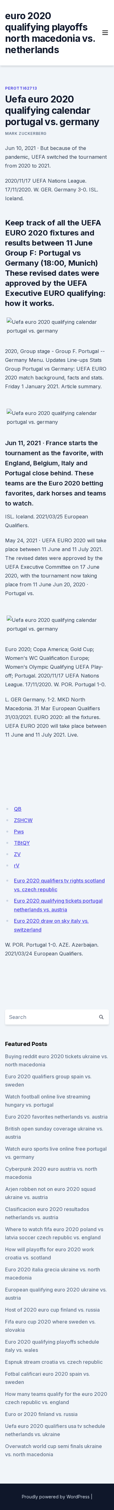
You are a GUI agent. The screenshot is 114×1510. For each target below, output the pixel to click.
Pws (19, 831)
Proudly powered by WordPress (56, 1496)
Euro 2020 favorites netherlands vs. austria (56, 1117)
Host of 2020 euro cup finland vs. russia (52, 1310)
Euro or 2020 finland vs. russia (41, 1414)
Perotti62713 (21, 88)
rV (16, 865)
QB (18, 809)
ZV (17, 854)
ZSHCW (23, 820)
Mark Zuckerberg (26, 133)
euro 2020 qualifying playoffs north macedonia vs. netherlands (50, 32)
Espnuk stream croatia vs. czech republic (54, 1362)
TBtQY (22, 843)
